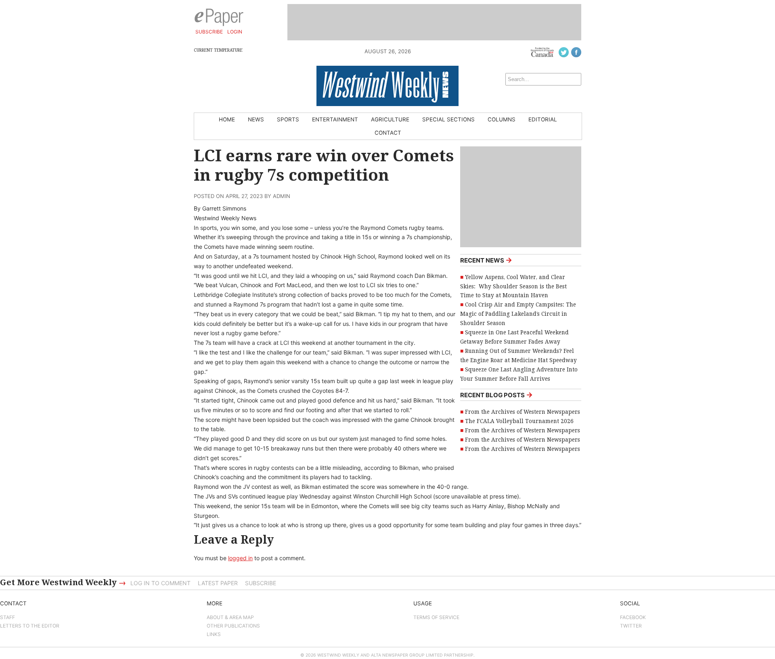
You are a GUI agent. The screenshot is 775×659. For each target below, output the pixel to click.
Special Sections (448, 119)
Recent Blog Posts (496, 394)
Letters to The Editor (29, 626)
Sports (288, 119)
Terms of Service (436, 617)
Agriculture (390, 119)
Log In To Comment (160, 583)
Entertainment (335, 119)
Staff (7, 617)
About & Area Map (230, 617)
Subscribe (209, 32)
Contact (388, 132)
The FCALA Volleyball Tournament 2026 (519, 421)
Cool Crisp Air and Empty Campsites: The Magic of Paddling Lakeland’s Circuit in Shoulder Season (518, 313)
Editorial (542, 119)
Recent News (486, 260)
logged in (240, 558)
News (256, 119)
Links (214, 634)
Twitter (631, 626)
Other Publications (233, 626)
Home (227, 119)
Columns (501, 119)
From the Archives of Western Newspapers (522, 412)
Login (234, 32)
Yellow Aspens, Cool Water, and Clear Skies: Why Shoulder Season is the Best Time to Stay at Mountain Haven (513, 286)
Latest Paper (218, 583)
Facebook (633, 617)
